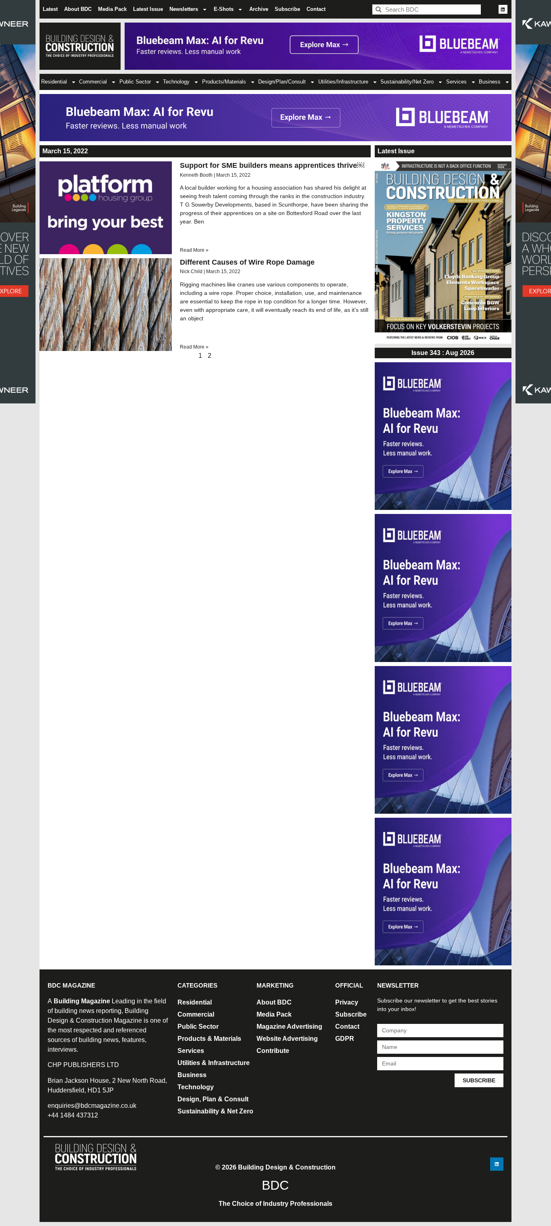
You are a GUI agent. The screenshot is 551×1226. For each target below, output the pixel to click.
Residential (54, 82)
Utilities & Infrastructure (213, 1062)
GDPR (344, 1038)
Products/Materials (224, 82)
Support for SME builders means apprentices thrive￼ (272, 165)
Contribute (273, 1050)
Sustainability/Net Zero (407, 82)
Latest (50, 9)
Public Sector (135, 82)
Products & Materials (209, 1038)
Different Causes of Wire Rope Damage (247, 262)
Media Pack (112, 9)
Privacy (346, 1002)
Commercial (93, 82)
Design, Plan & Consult (212, 1099)
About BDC (78, 9)
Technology (176, 82)
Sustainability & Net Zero (215, 1111)
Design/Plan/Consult (282, 82)
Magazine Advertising (289, 1026)
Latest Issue (148, 9)
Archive (258, 9)
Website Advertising (287, 1038)
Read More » (194, 250)
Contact (316, 9)
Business (490, 82)
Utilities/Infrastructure (343, 82)
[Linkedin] (503, 9)
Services (456, 82)
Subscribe (287, 9)
